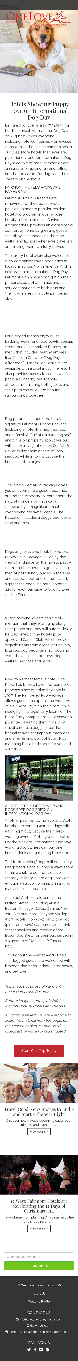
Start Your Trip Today (39, 1050)
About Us (39, 1293)
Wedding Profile (39, 1301)
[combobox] (39, 1256)
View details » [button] (39, 1131)
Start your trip (39, 1265)
